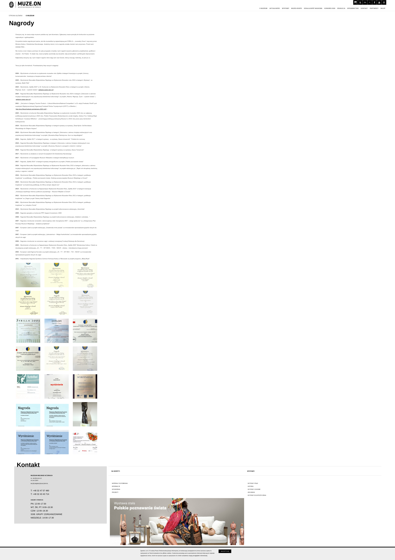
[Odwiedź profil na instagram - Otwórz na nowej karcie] (384, 2)
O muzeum (30, 15)
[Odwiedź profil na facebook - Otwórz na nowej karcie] (374, 2)
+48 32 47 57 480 (41, 490)
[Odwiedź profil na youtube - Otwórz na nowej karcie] (379, 2)
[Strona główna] (25, 4)
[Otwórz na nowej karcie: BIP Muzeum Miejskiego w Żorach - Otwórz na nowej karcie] (355, 2)
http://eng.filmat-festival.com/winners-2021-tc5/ (31, 109)
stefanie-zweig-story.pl (46, 90)
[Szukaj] (369, 2)
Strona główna (15, 15)
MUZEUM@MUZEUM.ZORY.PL (39, 483)
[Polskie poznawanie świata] (177, 522)
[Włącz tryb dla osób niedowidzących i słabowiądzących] (360, 2)
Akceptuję (225, 551)
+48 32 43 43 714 (41, 494)
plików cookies (167, 553)
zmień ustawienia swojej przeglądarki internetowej (192, 555)
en (365, 2)
